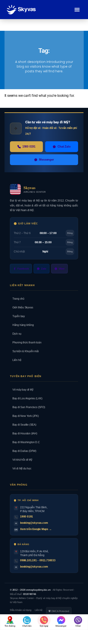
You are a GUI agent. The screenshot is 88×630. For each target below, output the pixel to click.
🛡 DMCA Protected (59, 611)
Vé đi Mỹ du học (20, 468)
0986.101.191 (28, 560)
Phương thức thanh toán (25, 342)
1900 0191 (28, 146)
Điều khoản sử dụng (20, 610)
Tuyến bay (17, 316)
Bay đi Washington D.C (25, 442)
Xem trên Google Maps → (36, 529)
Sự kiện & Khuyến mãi (24, 351)
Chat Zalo (64, 146)
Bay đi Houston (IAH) (23, 433)
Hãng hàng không (22, 325)
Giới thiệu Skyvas (21, 307)
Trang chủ (17, 298)
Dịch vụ (15, 333)
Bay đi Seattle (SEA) (23, 424)
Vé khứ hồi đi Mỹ (21, 459)
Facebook (23, 268)
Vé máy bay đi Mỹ (21, 389)
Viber (62, 268)
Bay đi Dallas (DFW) (23, 451)
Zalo (43, 268)
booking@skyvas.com (34, 522)
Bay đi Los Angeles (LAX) (26, 398)
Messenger (46, 159)
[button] (77, 9)
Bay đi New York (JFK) (24, 416)
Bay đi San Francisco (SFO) (27, 407)
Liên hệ (15, 360)
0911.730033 (47, 560)
